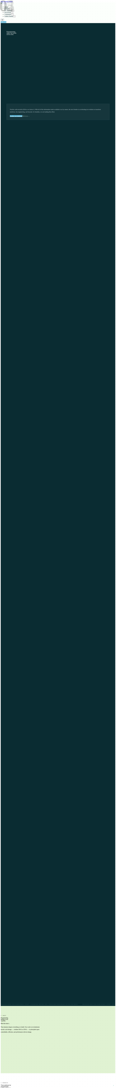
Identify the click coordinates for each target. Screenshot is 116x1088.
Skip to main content (7, 1)
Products (6, 8)
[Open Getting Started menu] (14, 16)
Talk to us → (26, 116)
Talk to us (3, 22)
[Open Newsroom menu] (12, 12)
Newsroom (7, 12)
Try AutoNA (8, 10)
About (6, 7)
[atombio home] (58, 3)
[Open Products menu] (10, 9)
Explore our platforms (16, 116)
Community (7, 14)
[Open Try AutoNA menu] (13, 11)
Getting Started (8, 16)
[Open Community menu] (12, 14)
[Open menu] (2, 20)
